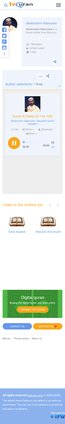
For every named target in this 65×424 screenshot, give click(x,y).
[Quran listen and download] (21, 5)
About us (37, 338)
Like (16, 129)
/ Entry (24, 83)
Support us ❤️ (48, 326)
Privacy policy (21, 338)
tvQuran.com (35, 395)
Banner (7, 338)
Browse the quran (33, 309)
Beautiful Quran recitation (41, 122)
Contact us (17, 326)
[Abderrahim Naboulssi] (32, 104)
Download (46, 129)
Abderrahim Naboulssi (23, 121)
